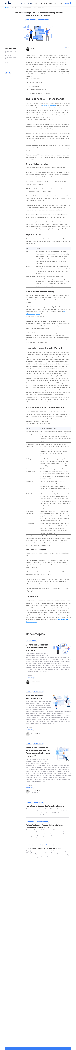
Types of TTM (8, 55)
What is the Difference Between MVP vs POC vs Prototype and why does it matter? (38, 751)
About (50, 3)
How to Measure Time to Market (10, 58)
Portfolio (37, 3)
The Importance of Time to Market (11, 52)
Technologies (44, 3)
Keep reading (29, 677)
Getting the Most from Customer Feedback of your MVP (37, 647)
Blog (61, 3)
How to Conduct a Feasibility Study (35, 697)
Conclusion (7, 64)
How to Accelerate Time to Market (11, 61)
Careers (55, 3)
